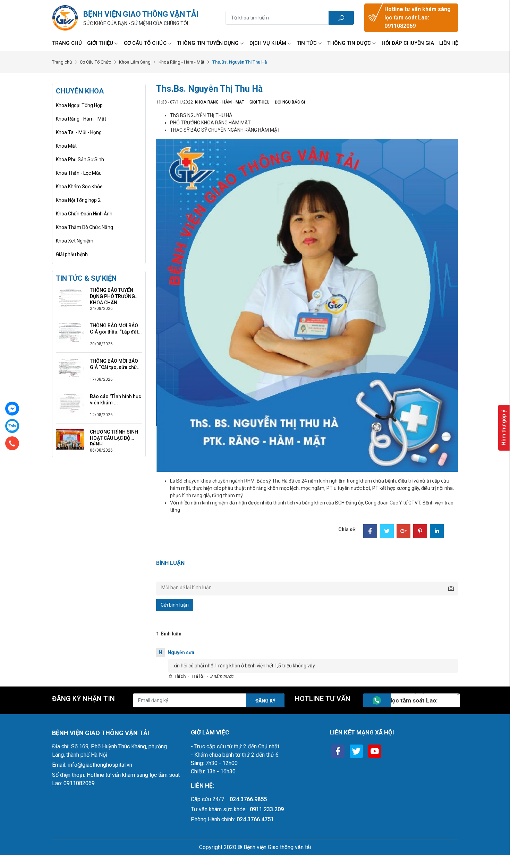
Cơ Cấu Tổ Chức (145, 43)
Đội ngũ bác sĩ (290, 102)
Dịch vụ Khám (267, 43)
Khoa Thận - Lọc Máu (79, 173)
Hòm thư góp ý (504, 427)
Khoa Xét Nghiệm (74, 241)
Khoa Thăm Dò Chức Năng (84, 227)
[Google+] (403, 532)
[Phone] (12, 443)
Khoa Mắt (66, 146)
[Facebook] (370, 532)
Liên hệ (448, 43)
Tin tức (307, 43)
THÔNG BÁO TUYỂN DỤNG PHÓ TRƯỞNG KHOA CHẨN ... (112, 293)
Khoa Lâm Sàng (135, 62)
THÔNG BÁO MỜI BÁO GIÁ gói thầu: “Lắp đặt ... (114, 329)
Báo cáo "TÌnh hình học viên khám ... (115, 399)
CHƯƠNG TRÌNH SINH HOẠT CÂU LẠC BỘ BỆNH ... (114, 435)
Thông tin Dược (349, 43)
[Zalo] (12, 426)
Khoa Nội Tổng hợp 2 (78, 200)
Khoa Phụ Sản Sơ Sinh (80, 159)
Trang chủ (67, 43)
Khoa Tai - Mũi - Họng (79, 132)
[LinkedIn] (437, 532)
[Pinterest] (420, 532)
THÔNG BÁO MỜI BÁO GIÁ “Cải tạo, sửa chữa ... (115, 364)
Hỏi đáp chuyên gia (408, 43)
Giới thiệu (100, 43)
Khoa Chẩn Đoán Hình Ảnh (84, 213)
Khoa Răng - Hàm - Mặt (181, 62)
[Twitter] (387, 532)
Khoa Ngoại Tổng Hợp (79, 105)
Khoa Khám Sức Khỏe (79, 186)
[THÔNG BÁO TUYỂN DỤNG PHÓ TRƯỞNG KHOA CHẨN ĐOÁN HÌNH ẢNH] (70, 297)
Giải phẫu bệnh (72, 254)
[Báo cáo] (70, 403)
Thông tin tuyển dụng (208, 43)
